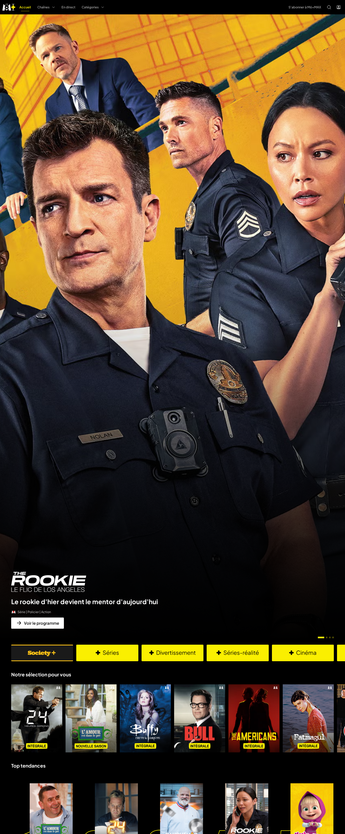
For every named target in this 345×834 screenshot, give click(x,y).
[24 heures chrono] (36, 718)
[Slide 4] (333, 637)
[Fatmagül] (308, 718)
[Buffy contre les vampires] (145, 718)
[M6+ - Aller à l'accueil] (8, 7)
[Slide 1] (321, 637)
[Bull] (199, 718)
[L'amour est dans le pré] (91, 718)
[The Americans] (254, 718)
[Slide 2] (326, 637)
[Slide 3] (330, 637)
